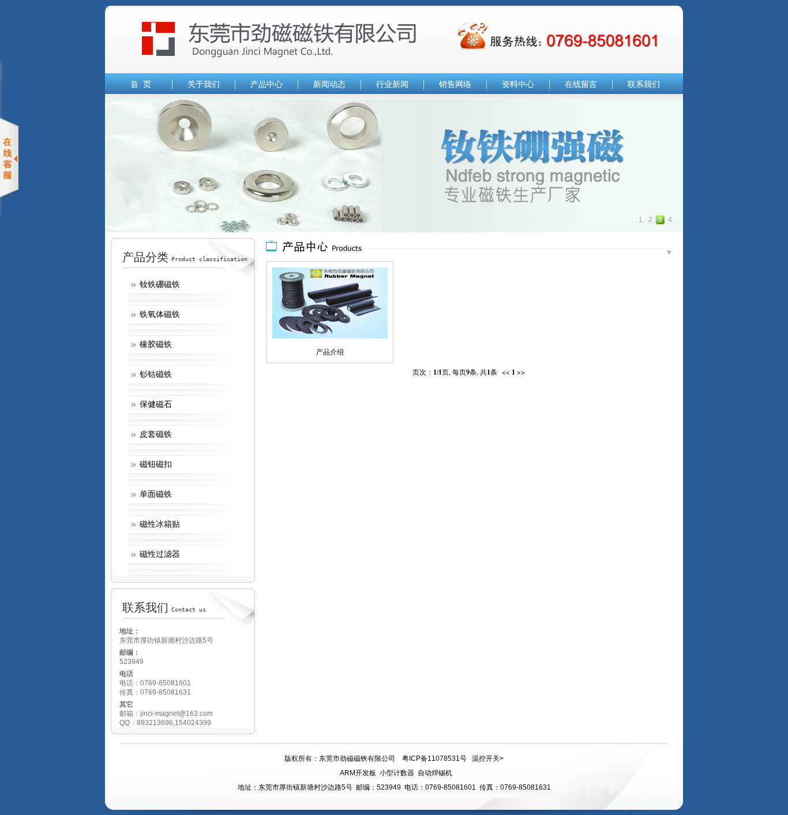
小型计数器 (397, 773)
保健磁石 (156, 404)
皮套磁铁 (156, 434)
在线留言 (581, 84)
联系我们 (644, 84)
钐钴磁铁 (156, 374)
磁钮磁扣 (156, 464)
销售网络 (455, 84)
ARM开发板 (358, 773)
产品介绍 (330, 352)
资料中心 (518, 84)
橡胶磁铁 (156, 344)
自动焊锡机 (435, 773)
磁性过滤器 (160, 554)
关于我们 (203, 84)
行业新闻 (392, 84)
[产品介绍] (330, 336)
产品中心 (266, 84)
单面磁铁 (156, 494)
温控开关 (486, 758)
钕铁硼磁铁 (160, 284)
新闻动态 (329, 84)
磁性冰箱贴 (160, 524)
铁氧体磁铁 (160, 314)
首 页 (140, 84)
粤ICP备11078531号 (434, 758)
